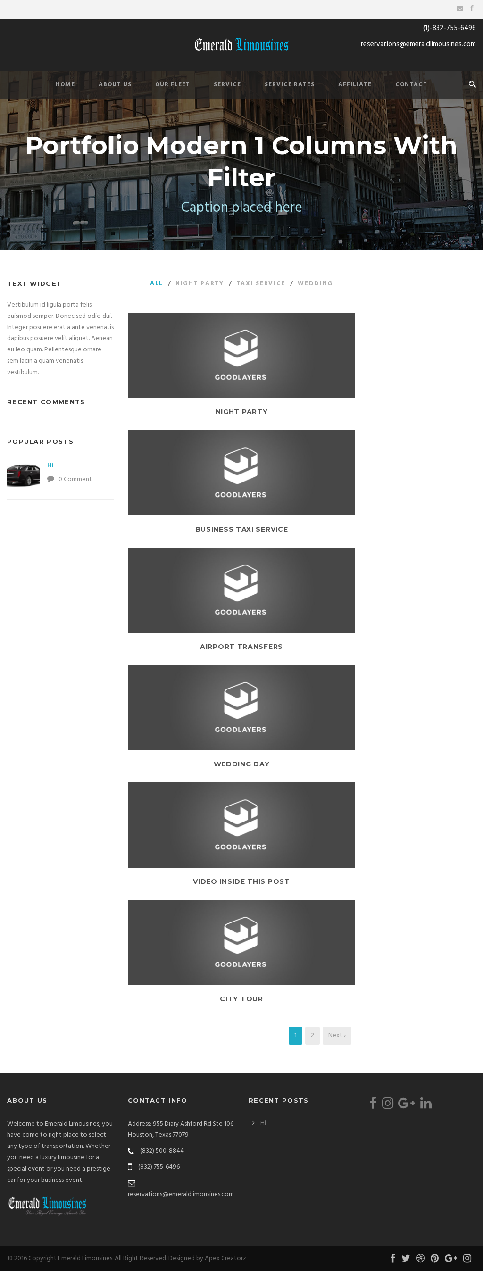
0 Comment (75, 479)
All (156, 284)
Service (227, 85)
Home (65, 85)
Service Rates (290, 85)
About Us (115, 85)
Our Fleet (172, 85)
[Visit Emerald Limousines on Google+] (406, 1106)
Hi (50, 465)
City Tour (241, 999)
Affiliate (355, 85)
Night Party (199, 284)
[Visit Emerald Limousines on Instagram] (387, 1106)
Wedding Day (242, 764)
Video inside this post (241, 881)
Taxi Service (260, 284)
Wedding (315, 284)
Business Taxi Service (241, 529)
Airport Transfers (241, 646)
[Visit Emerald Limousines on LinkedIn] (426, 1106)
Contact (411, 85)
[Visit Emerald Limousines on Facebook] (373, 1106)
